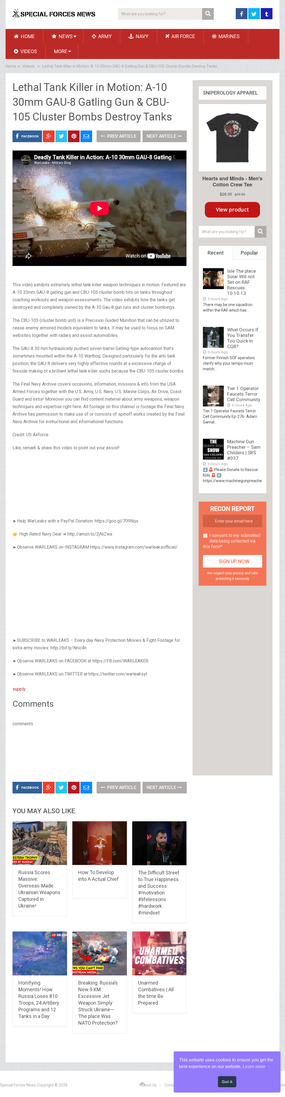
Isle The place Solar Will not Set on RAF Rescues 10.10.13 (241, 282)
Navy (141, 36)
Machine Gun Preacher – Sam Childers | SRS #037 (244, 450)
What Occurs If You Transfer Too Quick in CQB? (243, 338)
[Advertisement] (99, 485)
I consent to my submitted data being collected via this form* (231, 541)
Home (27, 36)
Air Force (182, 36)
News (65, 36)
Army (104, 36)
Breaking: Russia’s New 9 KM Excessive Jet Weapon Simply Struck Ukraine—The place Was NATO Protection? (98, 1003)
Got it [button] (227, 1081)
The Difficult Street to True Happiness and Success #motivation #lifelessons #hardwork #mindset (158, 893)
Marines (228, 36)
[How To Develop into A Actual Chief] (99, 843)
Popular (249, 253)
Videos (28, 51)
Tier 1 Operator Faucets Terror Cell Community (243, 394)
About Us (149, 1085)
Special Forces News (18, 1085)
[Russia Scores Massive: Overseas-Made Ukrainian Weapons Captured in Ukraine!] (40, 843)
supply (19, 689)
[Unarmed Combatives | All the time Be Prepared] (159, 953)
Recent (216, 253)
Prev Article (121, 136)
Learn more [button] (254, 1066)
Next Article (162, 136)
